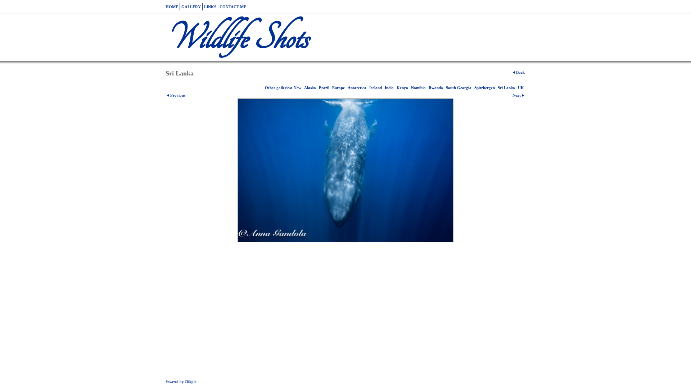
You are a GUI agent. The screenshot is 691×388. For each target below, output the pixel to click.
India (389, 88)
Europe (338, 88)
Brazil (324, 88)
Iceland (375, 88)
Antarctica (357, 88)
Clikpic (190, 382)
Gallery (191, 7)
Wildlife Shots (237, 37)
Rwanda (436, 88)
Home (172, 7)
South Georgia (458, 88)
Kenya (402, 88)
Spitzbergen (484, 88)
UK (521, 88)
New (297, 88)
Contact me (233, 7)
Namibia (418, 88)
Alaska (310, 88)
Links (210, 7)
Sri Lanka (506, 88)
